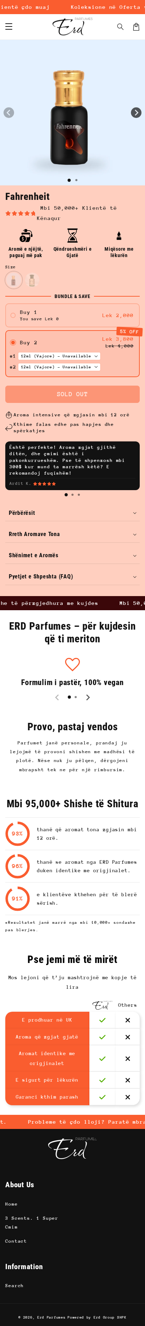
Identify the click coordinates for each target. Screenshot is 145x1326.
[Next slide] (87, 697)
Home (11, 1204)
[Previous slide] (57, 697)
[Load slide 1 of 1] (69, 180)
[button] (120, 27)
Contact (16, 1241)
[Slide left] (9, 112)
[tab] (66, 495)
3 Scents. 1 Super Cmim (31, 1222)
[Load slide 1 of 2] (76, 180)
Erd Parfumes (51, 1317)
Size (10, 266)
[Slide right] (136, 112)
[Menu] (9, 27)
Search (14, 1285)
